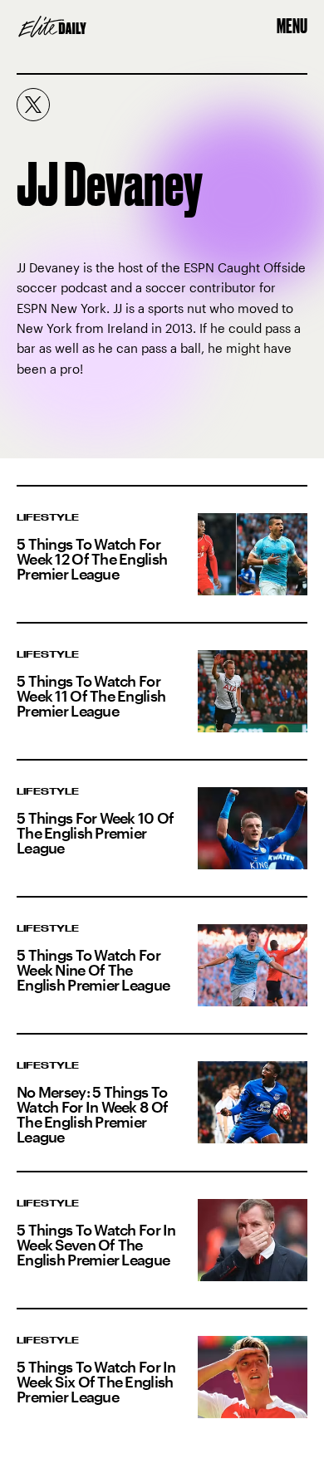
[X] (33, 104)
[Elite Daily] (52, 26)
